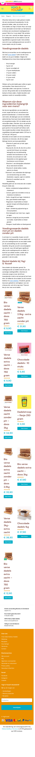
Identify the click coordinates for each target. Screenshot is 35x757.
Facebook (4, 675)
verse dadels (12, 55)
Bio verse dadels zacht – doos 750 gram (8, 313)
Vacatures (4, 646)
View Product (8, 333)
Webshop (4, 639)
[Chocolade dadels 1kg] (24, 513)
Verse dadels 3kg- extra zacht (7, 525)
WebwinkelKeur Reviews (10, 729)
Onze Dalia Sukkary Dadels (9, 637)
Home (2, 16)
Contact (3, 649)
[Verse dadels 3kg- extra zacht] (8, 510)
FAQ (2, 658)
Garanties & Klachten (7, 668)
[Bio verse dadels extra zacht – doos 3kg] (24, 454)
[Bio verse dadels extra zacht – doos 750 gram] (8, 556)
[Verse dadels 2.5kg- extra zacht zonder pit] (24, 297)
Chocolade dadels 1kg (23, 525)
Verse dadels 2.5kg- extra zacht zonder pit (24, 314)
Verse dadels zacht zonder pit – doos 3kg (7, 417)
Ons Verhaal (5, 644)
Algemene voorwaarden (8, 661)
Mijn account (5, 656)
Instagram (4, 678)
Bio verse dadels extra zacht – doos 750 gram (8, 576)
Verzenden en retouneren (9, 663)
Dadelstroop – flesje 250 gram (24, 415)
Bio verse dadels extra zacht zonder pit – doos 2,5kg (7, 473)
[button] (30, 8)
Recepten (4, 641)
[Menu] (4, 8)
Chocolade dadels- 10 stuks (23, 363)
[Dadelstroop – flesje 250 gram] (24, 402)
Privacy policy (5, 666)
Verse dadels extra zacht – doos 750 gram (8, 365)
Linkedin (3, 680)
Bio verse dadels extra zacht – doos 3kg (24, 469)
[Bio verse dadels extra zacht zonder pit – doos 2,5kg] (8, 451)
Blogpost (8, 16)
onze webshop (14, 281)
